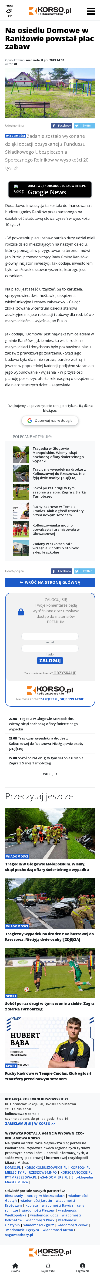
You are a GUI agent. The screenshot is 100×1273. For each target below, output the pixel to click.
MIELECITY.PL (15, 1172)
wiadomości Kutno (58, 1230)
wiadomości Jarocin (36, 1200)
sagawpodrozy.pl (19, 1234)
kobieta (32, 1205)
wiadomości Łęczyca (22, 1230)
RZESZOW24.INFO (43, 1172)
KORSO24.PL (80, 1167)
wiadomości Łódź (44, 1215)
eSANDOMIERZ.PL (54, 1177)
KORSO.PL (13, 1167)
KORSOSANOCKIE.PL (76, 1172)
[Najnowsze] (48, 1266)
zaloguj (50, 660)
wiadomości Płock (40, 1220)
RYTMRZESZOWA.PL (21, 1177)
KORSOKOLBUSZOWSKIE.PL (45, 1167)
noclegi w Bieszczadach (46, 1195)
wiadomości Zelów (72, 1225)
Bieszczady (14, 1195)
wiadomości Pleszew (38, 1210)
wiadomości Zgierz (38, 1225)
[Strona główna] (15, 1266)
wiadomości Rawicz (57, 1205)
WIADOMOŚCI (15, 136)
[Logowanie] (82, 1266)
